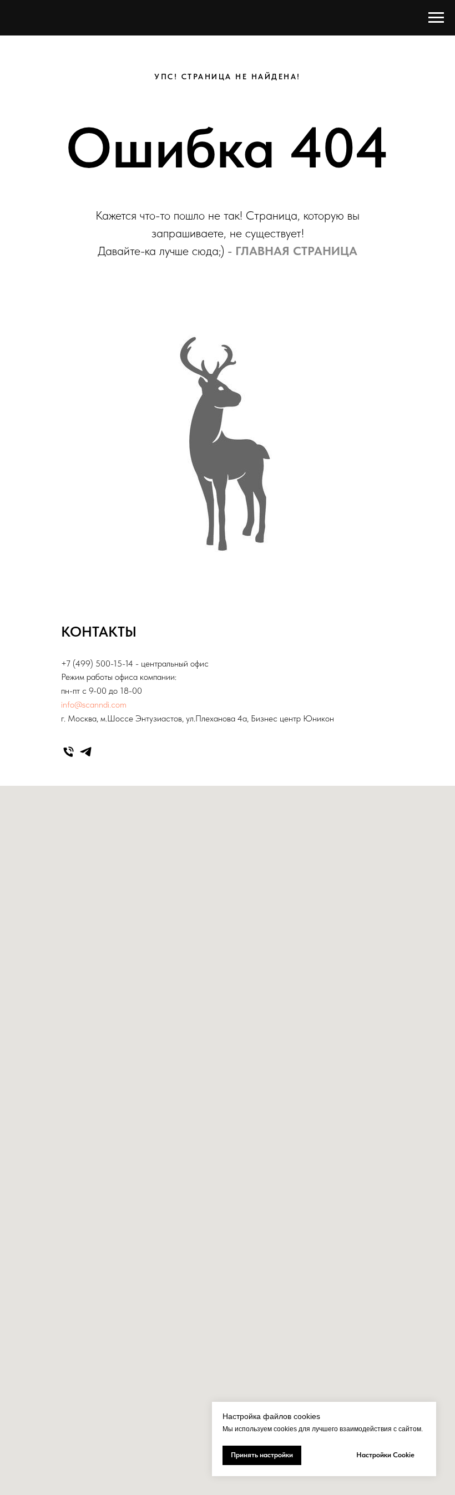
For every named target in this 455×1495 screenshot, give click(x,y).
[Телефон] (68, 752)
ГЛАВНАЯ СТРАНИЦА (296, 250)
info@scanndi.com (94, 704)
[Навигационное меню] (436, 17)
